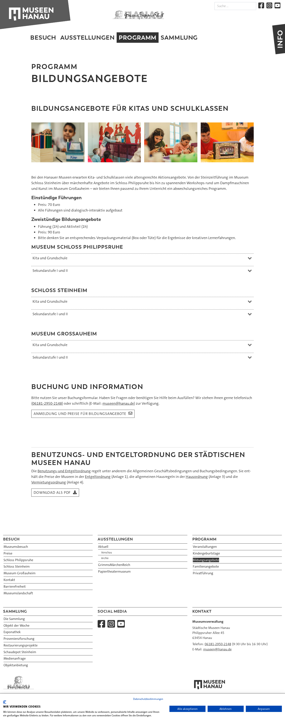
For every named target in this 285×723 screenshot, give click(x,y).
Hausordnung (197, 476)
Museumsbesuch (16, 546)
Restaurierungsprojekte (21, 645)
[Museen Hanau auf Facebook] (261, 5)
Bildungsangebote (206, 560)
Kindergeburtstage (206, 553)
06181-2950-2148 (47, 403)
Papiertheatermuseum (114, 571)
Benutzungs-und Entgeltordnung (64, 471)
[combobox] (235, 6)
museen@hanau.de (118, 403)
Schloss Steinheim (17, 566)
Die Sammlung (14, 619)
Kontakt (9, 580)
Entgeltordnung (98, 476)
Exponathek (12, 632)
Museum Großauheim (19, 573)
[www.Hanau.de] (138, 15)
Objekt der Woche (16, 625)
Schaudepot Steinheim (20, 652)
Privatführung (203, 573)
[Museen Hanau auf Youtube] (277, 5)
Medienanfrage (15, 658)
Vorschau (106, 552)
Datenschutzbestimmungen (148, 699)
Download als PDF (52, 492)
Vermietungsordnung (48, 482)
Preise (8, 553)
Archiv (104, 558)
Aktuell (103, 546)
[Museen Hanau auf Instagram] (269, 5)
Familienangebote (206, 566)
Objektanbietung (16, 665)
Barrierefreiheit (15, 586)
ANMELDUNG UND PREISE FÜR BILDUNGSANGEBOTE (80, 413)
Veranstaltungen (205, 546)
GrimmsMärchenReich (114, 565)
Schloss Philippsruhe (18, 560)
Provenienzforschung (19, 638)
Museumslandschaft (18, 593)
